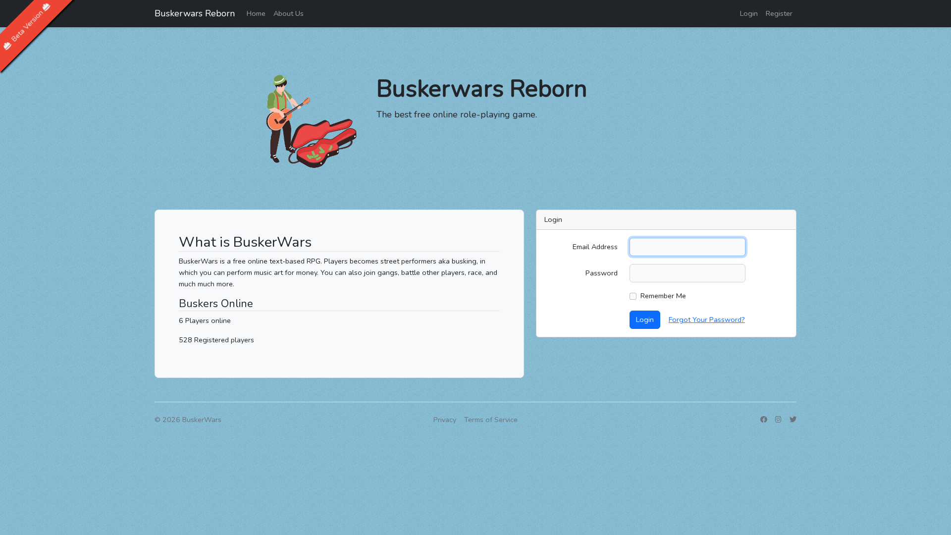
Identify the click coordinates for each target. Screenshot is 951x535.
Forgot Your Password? (707, 319)
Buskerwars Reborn (195, 13)
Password (601, 273)
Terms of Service (491, 420)
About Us (288, 13)
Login (749, 13)
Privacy (444, 420)
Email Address (595, 247)
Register (779, 13)
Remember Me (663, 296)
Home (256, 13)
